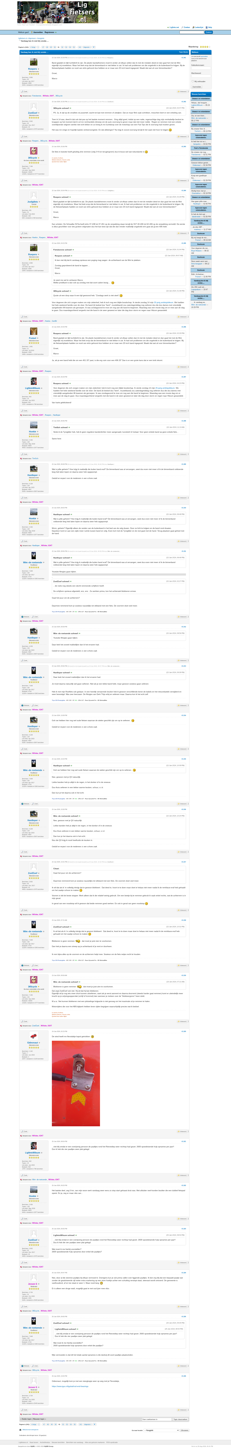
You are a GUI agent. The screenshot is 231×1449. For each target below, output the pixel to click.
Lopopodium (196, 289)
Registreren (49, 32)
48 (47, 47)
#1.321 (184, 1141)
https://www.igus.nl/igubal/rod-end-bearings (70, 1386)
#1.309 (184, 464)
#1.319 (184, 975)
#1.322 (184, 1185)
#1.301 (184, 57)
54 (70, 47)
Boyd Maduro (196, 251)
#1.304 (184, 190)
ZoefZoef (32, 113)
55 (74, 47)
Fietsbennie (36, 96)
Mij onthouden (199, 81)
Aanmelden (38, 32)
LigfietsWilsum (32, 388)
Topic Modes (183, 52)
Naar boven (34, 1442)
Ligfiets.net (174, 27)
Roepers (32, 69)
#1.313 (184, 666)
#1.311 (184, 551)
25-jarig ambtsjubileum (163, 302)
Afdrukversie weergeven (30, 1429)
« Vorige (32, 47)
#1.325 (184, 1316)
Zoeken (187, 27)
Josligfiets (32, 202)
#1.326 (184, 1376)
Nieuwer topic (39, 1419)
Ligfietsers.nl (23, 1442)
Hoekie (35, 237)
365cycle (58, 96)
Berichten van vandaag (74, 1442)
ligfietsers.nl (22, 38)
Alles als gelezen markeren (95, 1442)
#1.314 (184, 715)
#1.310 (184, 508)
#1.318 (184, 920)
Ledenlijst (199, 27)
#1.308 (184, 421)
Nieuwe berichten (58, 1442)
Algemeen (32, 38)
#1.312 (184, 627)
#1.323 (184, 1228)
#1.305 (184, 243)
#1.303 (184, 146)
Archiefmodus (45, 1442)
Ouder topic (27, 1419)
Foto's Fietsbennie (201, 148)
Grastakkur (196, 193)
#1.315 (184, 759)
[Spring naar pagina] (94, 47)
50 (55, 47)
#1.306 (184, 327)
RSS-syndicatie (112, 1442)
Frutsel (32, 338)
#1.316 (184, 809)
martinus (197, 229)
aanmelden (204, 56)
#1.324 (184, 1272)
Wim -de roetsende (32, 562)
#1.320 (184, 1031)
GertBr (54, 321)
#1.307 (184, 377)
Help (210, 27)
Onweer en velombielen (201, 99)
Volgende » (86, 47)
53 (66, 47)
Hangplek (40, 38)
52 (62, 47)
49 (51, 47)
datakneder (196, 217)
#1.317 (184, 862)
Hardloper (56, 415)
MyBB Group (48, 1446)
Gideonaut (32, 1043)
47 (43, 47)
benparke (197, 144)
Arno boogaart (196, 264)
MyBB (32, 1446)
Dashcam (201, 233)
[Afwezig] (39, 158)
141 (80, 47)
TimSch (35, 458)
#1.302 (184, 101)
